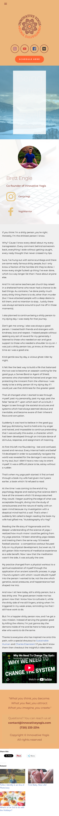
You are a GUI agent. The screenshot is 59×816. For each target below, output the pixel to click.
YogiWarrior (25, 211)
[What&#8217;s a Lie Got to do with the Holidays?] (12, 798)
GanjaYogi (24, 196)
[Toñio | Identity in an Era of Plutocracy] (12, 776)
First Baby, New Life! (37, 785)
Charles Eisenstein (25, 644)
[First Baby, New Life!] (40, 776)
